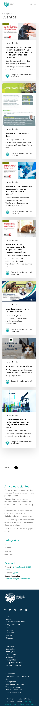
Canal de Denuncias (13, 665)
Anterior (6, 467)
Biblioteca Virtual (12, 657)
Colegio (8, 619)
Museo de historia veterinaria (16, 622)
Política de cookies (28, 704)
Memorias (9, 630)
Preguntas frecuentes (14, 690)
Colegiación (10, 649)
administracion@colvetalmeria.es (17, 579)
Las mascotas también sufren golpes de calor (18, 530)
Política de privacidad (12, 704)
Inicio (7, 616)
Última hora (8, 555)
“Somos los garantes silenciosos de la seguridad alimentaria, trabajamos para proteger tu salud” (19, 493)
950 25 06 (16, 573)
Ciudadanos (10, 674)
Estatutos (9, 627)
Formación (10, 633)
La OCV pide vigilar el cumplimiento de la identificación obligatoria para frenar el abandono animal (19, 522)
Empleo (7, 544)
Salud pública (11, 660)
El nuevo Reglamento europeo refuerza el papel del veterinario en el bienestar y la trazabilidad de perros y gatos (18, 503)
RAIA (7, 679)
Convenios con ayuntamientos (17, 676)
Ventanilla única (11, 654)
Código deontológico (14, 625)
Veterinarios (10, 646)
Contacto (9, 638)
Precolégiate (10, 652)
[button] (35, 4)
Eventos (8, 43)
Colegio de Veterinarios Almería (21, 75)
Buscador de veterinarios (15, 684)
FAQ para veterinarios (14, 663)
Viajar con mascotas (13, 687)
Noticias (15, 43)
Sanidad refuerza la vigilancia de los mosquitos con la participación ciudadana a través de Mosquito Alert (18, 513)
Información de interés (14, 693)
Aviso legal (28, 702)
